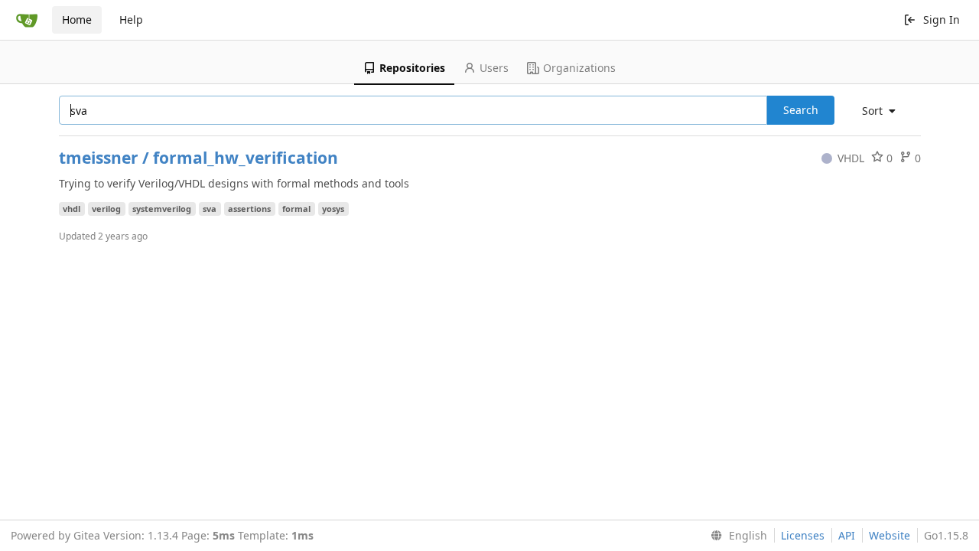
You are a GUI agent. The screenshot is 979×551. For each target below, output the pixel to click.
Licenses (803, 535)
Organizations (579, 67)
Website (889, 535)
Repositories (412, 67)
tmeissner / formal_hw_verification (198, 157)
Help (131, 19)
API (846, 535)
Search (800, 110)
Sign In (941, 19)
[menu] (884, 111)
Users (494, 67)
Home (77, 19)
